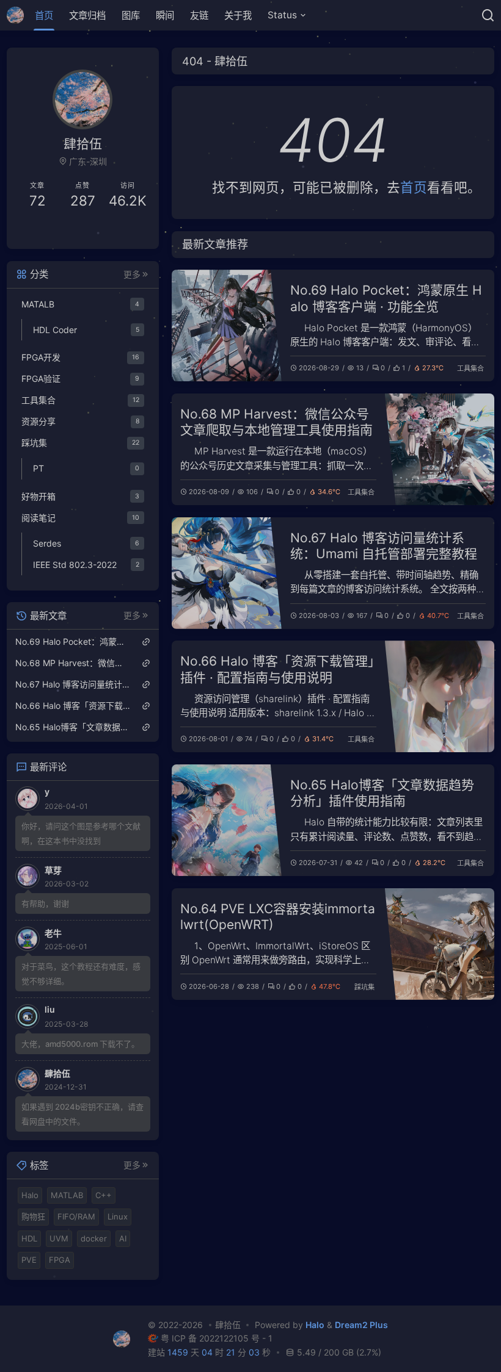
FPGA (59, 1260)
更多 (132, 274)
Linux (118, 1216)
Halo (29, 1195)
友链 (199, 15)
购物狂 (33, 1216)
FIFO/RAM (76, 1216)
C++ (103, 1195)
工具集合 (470, 368)
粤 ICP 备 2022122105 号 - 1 (216, 1338)
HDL (29, 1238)
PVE (29, 1260)
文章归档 (87, 15)
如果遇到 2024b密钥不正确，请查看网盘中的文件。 (82, 1114)
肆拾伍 (227, 1325)
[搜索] (488, 15)
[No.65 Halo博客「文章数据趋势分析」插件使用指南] (227, 820)
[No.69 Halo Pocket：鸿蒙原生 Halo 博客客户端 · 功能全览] (227, 325)
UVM (58, 1238)
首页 (44, 15)
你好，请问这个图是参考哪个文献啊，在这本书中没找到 (81, 833)
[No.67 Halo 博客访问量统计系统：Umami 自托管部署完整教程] (227, 573)
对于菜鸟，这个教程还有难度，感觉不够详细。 (81, 973)
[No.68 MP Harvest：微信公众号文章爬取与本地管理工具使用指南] (440, 449)
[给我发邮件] (116, 231)
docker (94, 1238)
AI (122, 1238)
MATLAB (67, 1195)
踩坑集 (364, 987)
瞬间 (165, 15)
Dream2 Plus (361, 1325)
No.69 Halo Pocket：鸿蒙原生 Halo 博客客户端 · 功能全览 (386, 298)
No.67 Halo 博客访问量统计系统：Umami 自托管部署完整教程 (383, 545)
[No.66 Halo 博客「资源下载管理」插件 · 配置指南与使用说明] (440, 696)
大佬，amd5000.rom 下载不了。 (80, 1044)
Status (282, 15)
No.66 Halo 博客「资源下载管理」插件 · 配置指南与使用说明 (277, 668)
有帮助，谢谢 (45, 903)
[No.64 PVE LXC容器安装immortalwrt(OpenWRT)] (440, 944)
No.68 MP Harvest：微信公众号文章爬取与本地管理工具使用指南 (276, 421)
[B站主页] (49, 231)
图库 (131, 15)
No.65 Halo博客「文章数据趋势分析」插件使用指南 (382, 792)
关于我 (238, 15)
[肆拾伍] (19, 15)
